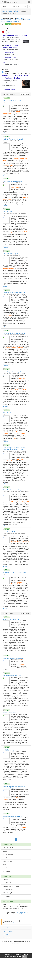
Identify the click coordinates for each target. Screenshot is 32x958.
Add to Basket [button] (16, 24)
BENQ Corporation (9, 750)
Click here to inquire (22, 912)
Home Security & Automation (10, 858)
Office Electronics (7, 861)
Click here (21, 914)
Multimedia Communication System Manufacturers (12, 18)
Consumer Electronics (22, 10)
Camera (5, 851)
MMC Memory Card (8, 889)
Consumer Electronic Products (10, 11)
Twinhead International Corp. (12, 675)
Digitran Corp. (7, 412)
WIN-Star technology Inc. (11, 254)
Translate (15, 923)
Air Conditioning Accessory (9, 893)
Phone (4, 864)
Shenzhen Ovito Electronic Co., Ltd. (14, 292)
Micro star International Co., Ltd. (13, 658)
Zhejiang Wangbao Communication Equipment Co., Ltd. (14, 787)
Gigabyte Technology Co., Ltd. (12, 619)
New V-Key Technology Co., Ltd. (13, 490)
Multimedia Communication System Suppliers (16, 20)
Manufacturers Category (8, 10)
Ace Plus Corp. (7, 212)
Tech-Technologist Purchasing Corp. (14, 572)
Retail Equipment (7, 868)
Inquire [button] (9, 24)
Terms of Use (5, 934)
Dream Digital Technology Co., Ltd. (14, 372)
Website (6, 133)
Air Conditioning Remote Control (11, 886)
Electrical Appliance (8, 854)
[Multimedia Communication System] (6, 108)
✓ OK (24, 956)
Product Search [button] (25, 94)
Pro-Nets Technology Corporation (13, 139)
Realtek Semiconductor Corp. (12, 816)
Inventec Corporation (9, 713)
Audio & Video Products (9, 848)
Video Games (6, 871)
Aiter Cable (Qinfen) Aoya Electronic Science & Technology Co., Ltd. (14, 448)
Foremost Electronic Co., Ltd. (12, 181)
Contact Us (5, 928)
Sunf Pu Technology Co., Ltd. (12, 100)
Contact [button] (8, 97)
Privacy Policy (6, 938)
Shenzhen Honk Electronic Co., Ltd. (14, 333)
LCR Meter (5, 879)
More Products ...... (7, 896)
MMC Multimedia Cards (9, 883)
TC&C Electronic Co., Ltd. (11, 532)
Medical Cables (16, 499)
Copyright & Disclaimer (8, 931)
